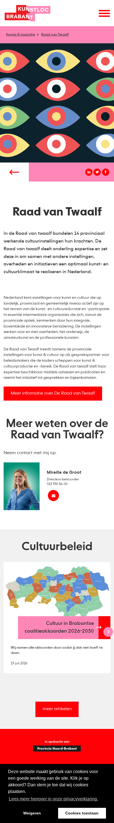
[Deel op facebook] (105, 172)
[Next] (108, 632)
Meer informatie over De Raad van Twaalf (53, 393)
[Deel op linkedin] (88, 172)
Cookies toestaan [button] (82, 813)
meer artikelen (57, 709)
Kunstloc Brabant (27, 13)
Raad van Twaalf (55, 34)
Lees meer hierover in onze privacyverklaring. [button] (53, 799)
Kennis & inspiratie (20, 34)
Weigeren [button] (32, 813)
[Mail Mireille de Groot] (53, 495)
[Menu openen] (104, 13)
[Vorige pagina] (14, 172)
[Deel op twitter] (97, 172)
